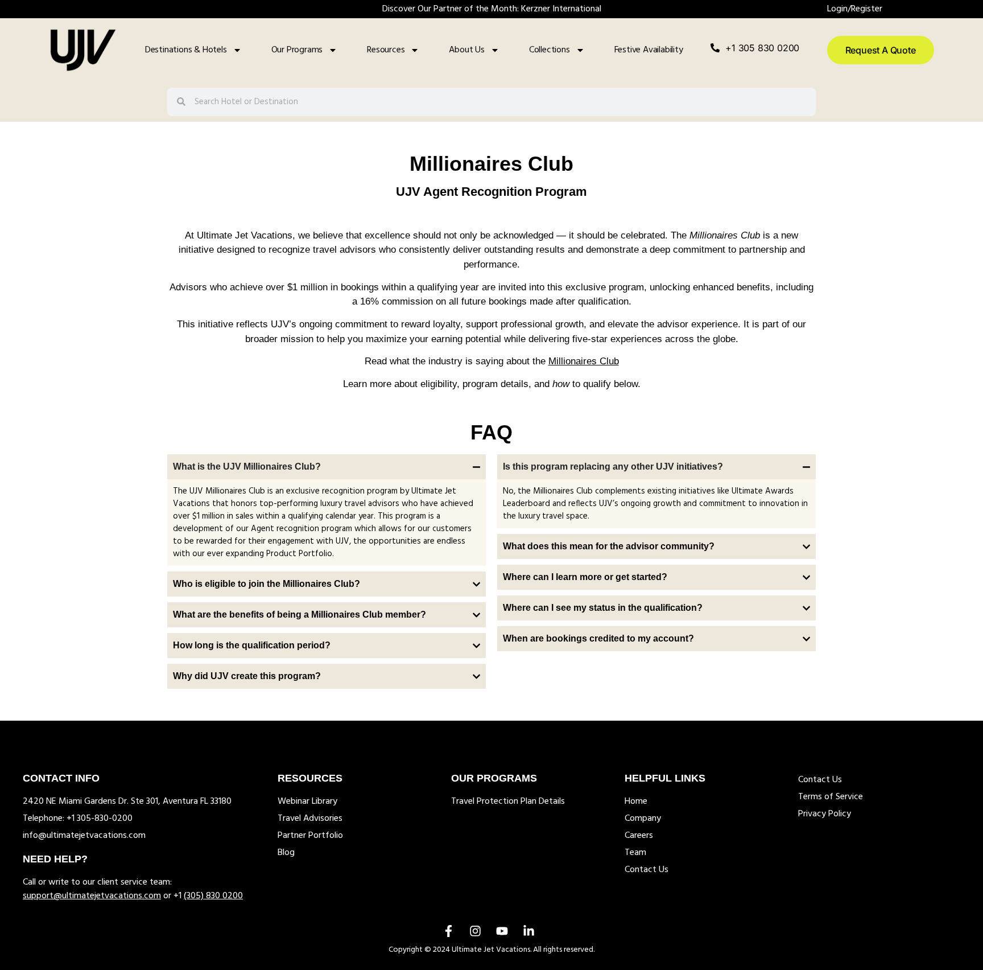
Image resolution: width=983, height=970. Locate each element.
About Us (466, 50)
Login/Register (854, 9)
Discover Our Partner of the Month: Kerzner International (491, 9)
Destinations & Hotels (186, 50)
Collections (549, 50)
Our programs (297, 50)
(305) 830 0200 (213, 896)
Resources (385, 50)
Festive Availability (648, 50)
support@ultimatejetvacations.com (92, 896)
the (575, 361)
